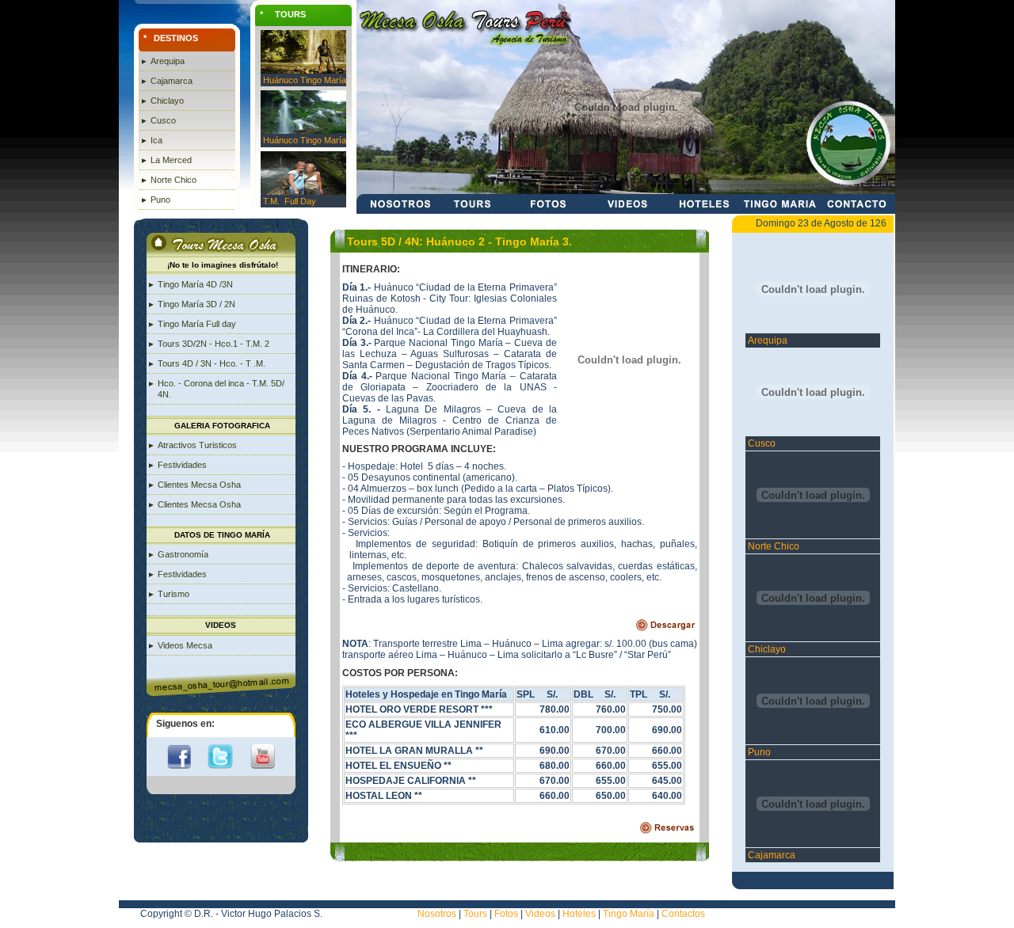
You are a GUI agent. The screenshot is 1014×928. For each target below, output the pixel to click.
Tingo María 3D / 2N (196, 304)
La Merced (171, 160)
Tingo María (628, 913)
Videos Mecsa (185, 645)
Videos (540, 913)
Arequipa (168, 61)
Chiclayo (167, 100)
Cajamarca (172, 81)
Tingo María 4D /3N (195, 284)
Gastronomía (183, 554)
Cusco (163, 120)
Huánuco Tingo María (304, 80)
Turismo (173, 594)
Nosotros (436, 913)
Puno (160, 199)
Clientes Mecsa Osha (199, 484)
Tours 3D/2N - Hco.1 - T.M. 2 (213, 343)
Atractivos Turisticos (197, 445)
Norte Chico (173, 179)
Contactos (683, 913)
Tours (475, 913)
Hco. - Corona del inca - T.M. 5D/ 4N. (221, 388)
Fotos (506, 913)
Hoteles (578, 913)
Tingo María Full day (197, 324)
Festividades (182, 465)
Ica (156, 140)
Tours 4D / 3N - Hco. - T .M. (211, 363)
